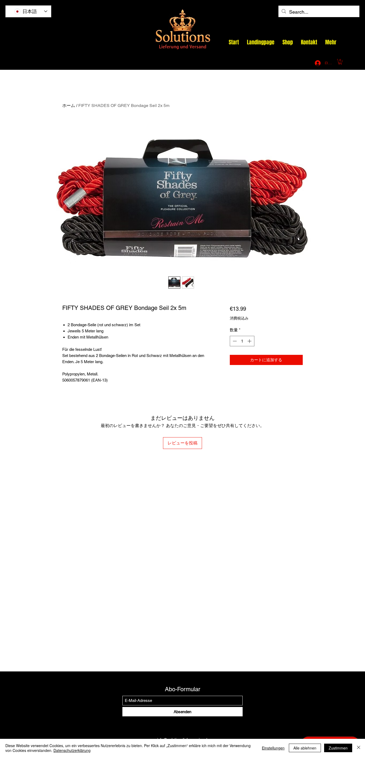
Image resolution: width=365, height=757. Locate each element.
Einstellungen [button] (273, 748)
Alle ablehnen (304, 748)
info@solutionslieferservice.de (248, 63)
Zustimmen (338, 748)
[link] (340, 61)
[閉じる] (358, 748)
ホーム (68, 105)
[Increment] (250, 341)
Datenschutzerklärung (72, 750)
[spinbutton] (242, 341)
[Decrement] (234, 341)
